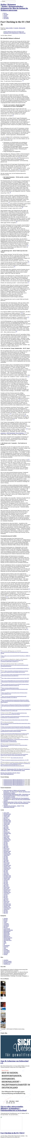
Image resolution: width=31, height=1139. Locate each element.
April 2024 (5, 826)
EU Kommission (26, 769)
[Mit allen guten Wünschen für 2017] (3, 1027)
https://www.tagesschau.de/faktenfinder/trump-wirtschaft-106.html (15, 719)
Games (5, 922)
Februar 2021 (6, 848)
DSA (15, 769)
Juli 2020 (5, 856)
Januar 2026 (6, 812)
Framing (5, 921)
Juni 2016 (5, 911)
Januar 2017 (6, 902)
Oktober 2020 (6, 852)
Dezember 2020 (7, 851)
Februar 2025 (6, 819)
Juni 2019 (5, 870)
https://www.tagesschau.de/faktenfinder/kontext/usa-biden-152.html (15, 733)
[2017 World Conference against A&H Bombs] (3, 1006)
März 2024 (5, 828)
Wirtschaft (5, 953)
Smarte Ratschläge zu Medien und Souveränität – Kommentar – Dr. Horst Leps (14, 791)
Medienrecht (6, 935)
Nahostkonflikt (6, 939)
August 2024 (6, 824)
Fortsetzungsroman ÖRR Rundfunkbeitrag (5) (13, 779)
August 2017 (6, 893)
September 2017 (7, 892)
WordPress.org (6, 963)
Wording (5, 954)
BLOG (5, 13)
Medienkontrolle (17, 770)
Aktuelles (16, 28)
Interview (5, 927)
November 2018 (7, 877)
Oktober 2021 (6, 838)
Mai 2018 (5, 883)
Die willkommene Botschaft (13, 806)
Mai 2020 (5, 859)
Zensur (23, 770)
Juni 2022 (5, 834)
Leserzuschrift (6, 928)
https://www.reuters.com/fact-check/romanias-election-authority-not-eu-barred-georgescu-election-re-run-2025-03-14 (15, 675)
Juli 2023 (5, 830)
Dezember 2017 (7, 889)
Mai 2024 (5, 825)
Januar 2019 (6, 874)
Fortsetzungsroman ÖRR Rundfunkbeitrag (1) (13, 784)
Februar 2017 (6, 901)
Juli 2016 (5, 910)
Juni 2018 (5, 882)
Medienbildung (6, 931)
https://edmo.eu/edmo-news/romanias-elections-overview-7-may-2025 (15, 678)
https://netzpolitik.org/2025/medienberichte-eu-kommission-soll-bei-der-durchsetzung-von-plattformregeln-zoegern (15, 717)
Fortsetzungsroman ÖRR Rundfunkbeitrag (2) (13, 783)
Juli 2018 (5, 880)
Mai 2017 (5, 897)
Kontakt (5, 15)
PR (4, 944)
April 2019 (5, 873)
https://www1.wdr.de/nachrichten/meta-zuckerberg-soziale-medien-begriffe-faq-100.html (14, 713)
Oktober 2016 (6, 906)
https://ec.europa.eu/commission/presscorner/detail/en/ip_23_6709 (15, 760)
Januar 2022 (6, 837)
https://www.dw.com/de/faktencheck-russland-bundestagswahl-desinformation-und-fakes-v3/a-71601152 (13, 697)
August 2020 (6, 855)
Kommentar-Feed (7, 962)
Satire (4, 948)
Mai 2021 (5, 844)
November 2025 (7, 814)
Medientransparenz (7, 937)
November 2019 (7, 865)
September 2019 (7, 868)
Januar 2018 (6, 888)
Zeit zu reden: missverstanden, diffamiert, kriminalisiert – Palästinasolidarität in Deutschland (14, 1108)
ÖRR (4, 941)
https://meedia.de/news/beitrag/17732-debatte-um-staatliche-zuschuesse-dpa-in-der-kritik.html (15, 764)
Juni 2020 (5, 857)
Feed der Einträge (7, 961)
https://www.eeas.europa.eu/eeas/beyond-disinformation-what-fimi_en (15, 668)
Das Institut (6, 18)
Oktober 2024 (6, 823)
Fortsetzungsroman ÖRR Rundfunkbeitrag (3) (13, 782)
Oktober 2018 (6, 878)
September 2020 (7, 853)
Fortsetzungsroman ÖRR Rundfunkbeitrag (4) (13, 781)
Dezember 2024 (7, 820)
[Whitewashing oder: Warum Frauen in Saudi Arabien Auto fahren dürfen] (3, 985)
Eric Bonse (19, 769)
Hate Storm (6, 926)
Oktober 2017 (6, 891)
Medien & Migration (8, 930)
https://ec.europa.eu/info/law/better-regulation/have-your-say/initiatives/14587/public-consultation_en (12, 661)
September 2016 (7, 907)
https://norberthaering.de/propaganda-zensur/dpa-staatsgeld (12, 765)
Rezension (5, 946)
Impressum (5, 17)
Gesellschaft (6, 924)
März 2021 (5, 847)
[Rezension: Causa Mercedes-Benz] (3, 1017)
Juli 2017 (5, 895)
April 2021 (5, 846)
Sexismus (5, 949)
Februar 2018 (6, 887)
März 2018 (5, 886)
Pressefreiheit (6, 945)
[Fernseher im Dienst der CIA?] (3, 1011)
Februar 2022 (6, 835)
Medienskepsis (6, 936)
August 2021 (6, 841)
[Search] (1, 1)
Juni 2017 (5, 896)
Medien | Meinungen (8, 4)
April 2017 (5, 898)
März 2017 (5, 900)
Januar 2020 (6, 864)
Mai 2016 (5, 912)
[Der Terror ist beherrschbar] (3, 990)
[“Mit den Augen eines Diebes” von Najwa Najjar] (3, 1022)
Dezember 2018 (7, 875)
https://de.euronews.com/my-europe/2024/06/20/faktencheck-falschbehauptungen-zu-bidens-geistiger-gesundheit (13, 731)
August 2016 (6, 909)
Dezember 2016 (7, 904)
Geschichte (6, 923)
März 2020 (5, 861)
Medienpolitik (22, 28)
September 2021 (7, 839)
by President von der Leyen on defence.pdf (9, 710)
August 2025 (6, 816)
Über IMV (5, 14)
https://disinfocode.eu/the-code (17, 757)
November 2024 (7, 821)
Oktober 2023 (6, 829)
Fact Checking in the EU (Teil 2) (10, 772)
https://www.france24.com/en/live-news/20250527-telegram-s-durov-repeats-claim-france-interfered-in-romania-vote (15, 685)
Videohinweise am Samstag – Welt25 (11, 805)
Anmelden (5, 960)
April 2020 (5, 860)
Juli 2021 (5, 842)
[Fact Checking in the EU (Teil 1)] (3, 1001)
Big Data (5, 919)
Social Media (6, 950)
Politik (4, 942)
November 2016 (7, 905)
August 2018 (6, 879)
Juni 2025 (5, 818)
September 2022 (7, 833)
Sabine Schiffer (9, 28)
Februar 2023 (6, 832)
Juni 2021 (5, 843)
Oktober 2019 (6, 866)
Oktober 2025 (6, 815)
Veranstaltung (6, 951)
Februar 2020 (6, 862)
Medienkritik (6, 932)
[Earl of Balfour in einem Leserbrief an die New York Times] (3, 996)
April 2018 (5, 884)
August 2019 (6, 869)
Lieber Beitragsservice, (7, 774)
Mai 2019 (5, 871)
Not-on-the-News (7, 940)
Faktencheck (3, 770)
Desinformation (10, 769)
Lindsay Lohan (10, 770)
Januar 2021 (6, 850)
